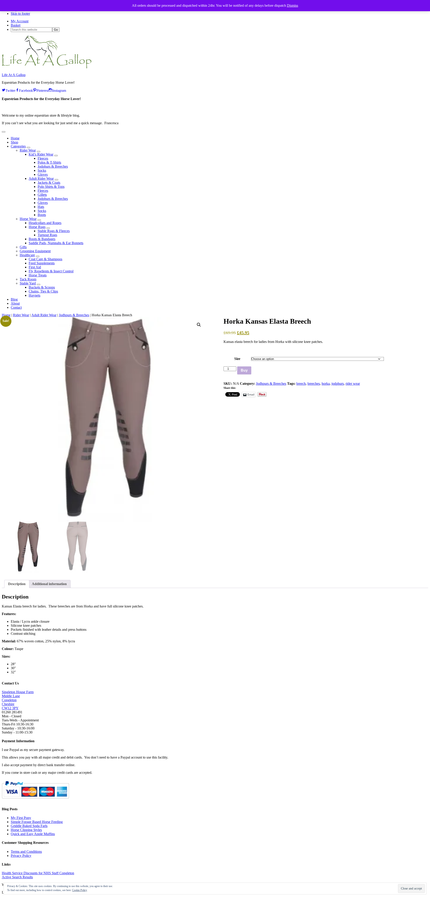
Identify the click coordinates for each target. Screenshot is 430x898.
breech (301, 383)
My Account (19, 21)
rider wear (353, 383)
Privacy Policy (21, 855)
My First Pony (21, 818)
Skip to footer (20, 13)
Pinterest (43, 90)
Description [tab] (17, 584)
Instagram (59, 90)
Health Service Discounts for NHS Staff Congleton (38, 873)
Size (237, 359)
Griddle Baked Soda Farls (29, 826)
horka (326, 383)
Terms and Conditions (26, 851)
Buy (244, 370)
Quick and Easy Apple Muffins (33, 834)
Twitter (10, 90)
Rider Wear (21, 315)
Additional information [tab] (49, 584)
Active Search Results (17, 877)
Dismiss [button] (292, 5)
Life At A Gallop (14, 75)
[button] (3, 132)
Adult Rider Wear (43, 315)
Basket (15, 25)
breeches (313, 383)
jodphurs (337, 383)
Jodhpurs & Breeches (74, 315)
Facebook (26, 90)
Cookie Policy (79, 890)
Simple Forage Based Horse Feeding (37, 822)
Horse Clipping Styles (26, 830)
